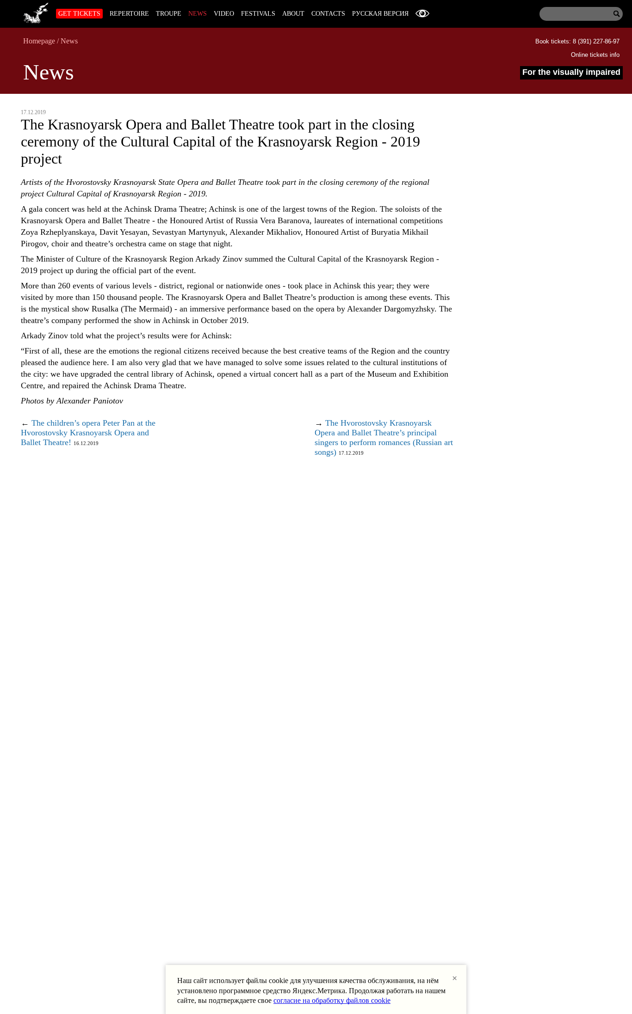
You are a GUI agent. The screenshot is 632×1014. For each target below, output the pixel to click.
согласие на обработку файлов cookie (331, 1000)
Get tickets (79, 13)
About (293, 13)
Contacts (328, 13)
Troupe (168, 13)
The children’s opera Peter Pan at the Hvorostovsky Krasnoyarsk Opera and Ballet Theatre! (88, 432)
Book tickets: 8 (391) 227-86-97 (577, 41)
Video (224, 13)
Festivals (258, 13)
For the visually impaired (571, 72)
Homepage (39, 41)
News (197, 13)
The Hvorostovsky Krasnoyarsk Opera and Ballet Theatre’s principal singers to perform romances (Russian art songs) (384, 437)
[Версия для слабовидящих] (422, 13)
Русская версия (380, 13)
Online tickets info (595, 54)
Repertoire (129, 13)
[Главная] (36, 11)
